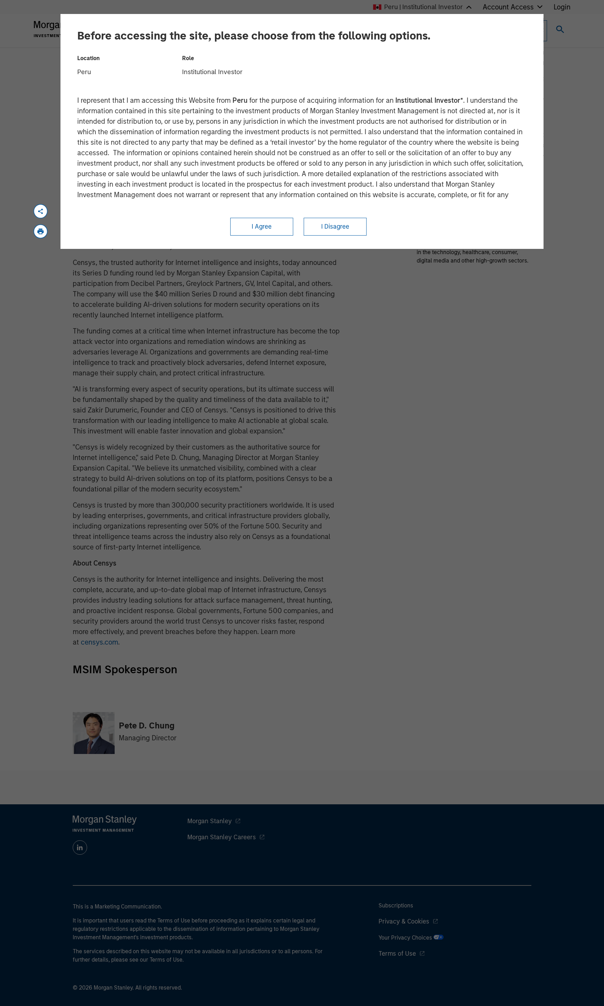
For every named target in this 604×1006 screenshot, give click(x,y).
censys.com (99, 642)
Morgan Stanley (209, 821)
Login (562, 7)
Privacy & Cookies (404, 921)
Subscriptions (396, 905)
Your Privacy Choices (406, 937)
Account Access (508, 7)
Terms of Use (397, 953)
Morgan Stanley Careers (221, 837)
